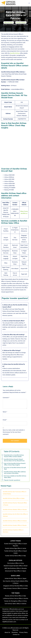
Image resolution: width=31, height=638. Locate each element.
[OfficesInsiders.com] (8, 4)
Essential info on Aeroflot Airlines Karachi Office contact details (14, 455)
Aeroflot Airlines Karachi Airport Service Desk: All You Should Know (14, 459)
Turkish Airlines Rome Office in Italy (15, 555)
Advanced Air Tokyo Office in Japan (15, 571)
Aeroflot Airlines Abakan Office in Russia (15, 509)
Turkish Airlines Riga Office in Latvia (15, 548)
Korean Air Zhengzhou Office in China (15, 601)
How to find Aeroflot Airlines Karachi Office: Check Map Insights (15, 464)
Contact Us (16, 634)
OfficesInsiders (8, 22)
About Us (7, 632)
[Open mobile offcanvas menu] (29, 3)
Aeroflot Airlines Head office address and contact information (15, 472)
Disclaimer (15, 632)
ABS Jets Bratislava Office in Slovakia (15, 568)
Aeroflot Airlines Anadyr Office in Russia (14, 525)
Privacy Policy (23, 632)
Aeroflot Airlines (21, 22)
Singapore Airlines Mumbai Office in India (15, 586)
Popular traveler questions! (12, 480)
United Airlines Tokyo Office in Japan (15, 578)
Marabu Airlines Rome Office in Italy (15, 596)
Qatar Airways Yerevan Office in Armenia (15, 588)
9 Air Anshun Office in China (15, 563)
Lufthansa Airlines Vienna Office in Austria (15, 598)
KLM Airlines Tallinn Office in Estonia (15, 603)
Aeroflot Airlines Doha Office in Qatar (14, 498)
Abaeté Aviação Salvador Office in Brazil (15, 565)
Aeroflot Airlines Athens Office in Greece (15, 521)
